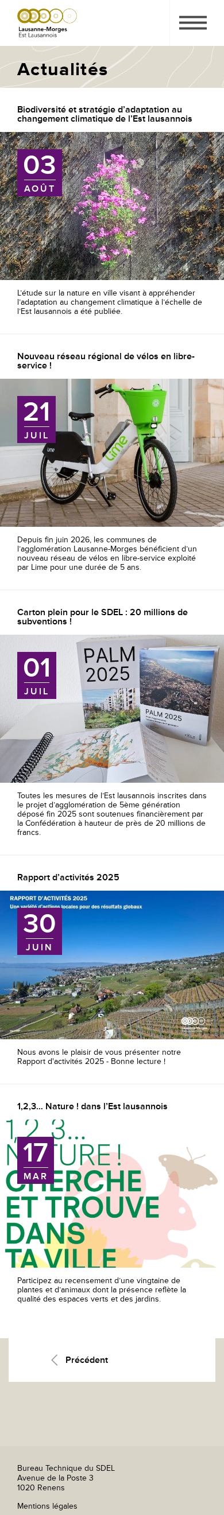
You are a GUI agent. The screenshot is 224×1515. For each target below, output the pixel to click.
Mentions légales (47, 1506)
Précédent (86, 1360)
